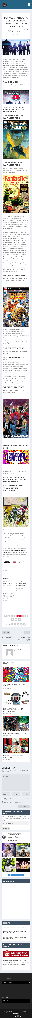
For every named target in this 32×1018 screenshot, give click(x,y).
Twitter (5, 552)
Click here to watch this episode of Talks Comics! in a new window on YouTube (13, 109)
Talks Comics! (19, 32)
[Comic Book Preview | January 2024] (16, 723)
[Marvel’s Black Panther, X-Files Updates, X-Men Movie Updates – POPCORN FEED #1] (16, 698)
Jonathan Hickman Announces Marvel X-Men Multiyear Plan (21, 584)
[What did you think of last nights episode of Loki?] (9, 865)
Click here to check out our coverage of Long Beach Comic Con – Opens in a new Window (14, 479)
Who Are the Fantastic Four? (7, 582)
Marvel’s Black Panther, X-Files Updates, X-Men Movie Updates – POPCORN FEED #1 (13, 709)
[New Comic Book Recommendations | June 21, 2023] (16, 745)
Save (20, 616)
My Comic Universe (14, 30)
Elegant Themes (15, 1012)
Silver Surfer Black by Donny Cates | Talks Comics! (14, 685)
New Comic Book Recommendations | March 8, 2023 (8, 595)
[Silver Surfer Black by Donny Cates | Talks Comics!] (16, 674)
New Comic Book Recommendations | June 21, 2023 (15, 756)
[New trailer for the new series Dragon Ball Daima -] (23, 865)
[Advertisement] (16, 901)
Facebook (14, 550)
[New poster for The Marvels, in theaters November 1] (9, 850)
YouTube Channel (12, 546)
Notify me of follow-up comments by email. (16, 799)
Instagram (20, 550)
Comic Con (8, 32)
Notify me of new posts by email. (13, 802)
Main (13, 32)
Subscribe (6, 828)
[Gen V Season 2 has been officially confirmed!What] (23, 850)
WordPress (16, 1013)
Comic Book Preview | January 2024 (14, 733)
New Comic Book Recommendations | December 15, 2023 (14, 932)
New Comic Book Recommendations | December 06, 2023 (14, 937)
